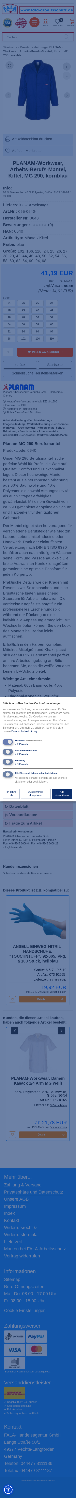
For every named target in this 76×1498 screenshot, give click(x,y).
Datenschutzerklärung (24, 731)
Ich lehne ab (11, 793)
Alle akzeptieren (62, 793)
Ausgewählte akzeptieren (35, 793)
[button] (8, 1489)
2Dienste (21, 744)
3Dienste (21, 764)
